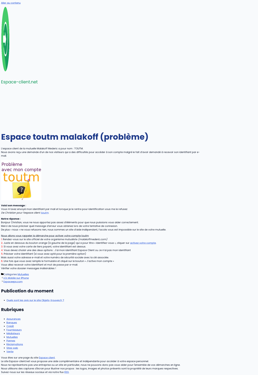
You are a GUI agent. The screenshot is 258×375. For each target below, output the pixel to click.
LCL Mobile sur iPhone (16, 278)
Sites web (12, 348)
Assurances (13, 319)
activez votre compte (143, 243)
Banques (11, 322)
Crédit (10, 326)
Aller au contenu (11, 3)
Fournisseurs (14, 329)
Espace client (47, 357)
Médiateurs (13, 333)
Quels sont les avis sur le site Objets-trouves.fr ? (35, 300)
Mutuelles (23, 274)
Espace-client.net (19, 82)
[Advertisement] (129, 108)
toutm (45, 212)
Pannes (10, 340)
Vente (9, 351)
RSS (66, 372)
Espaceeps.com (13, 281)
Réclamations (14, 344)
